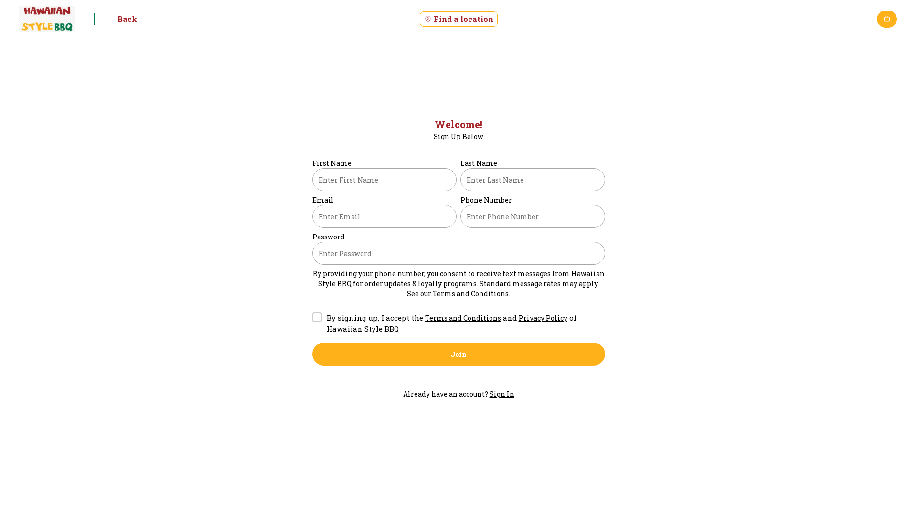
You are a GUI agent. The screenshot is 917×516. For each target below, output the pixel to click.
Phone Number (486, 199)
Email (323, 199)
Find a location (463, 19)
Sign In (502, 393)
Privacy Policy (543, 317)
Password (328, 236)
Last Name (478, 163)
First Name (332, 163)
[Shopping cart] (887, 19)
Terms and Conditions (471, 293)
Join (458, 354)
